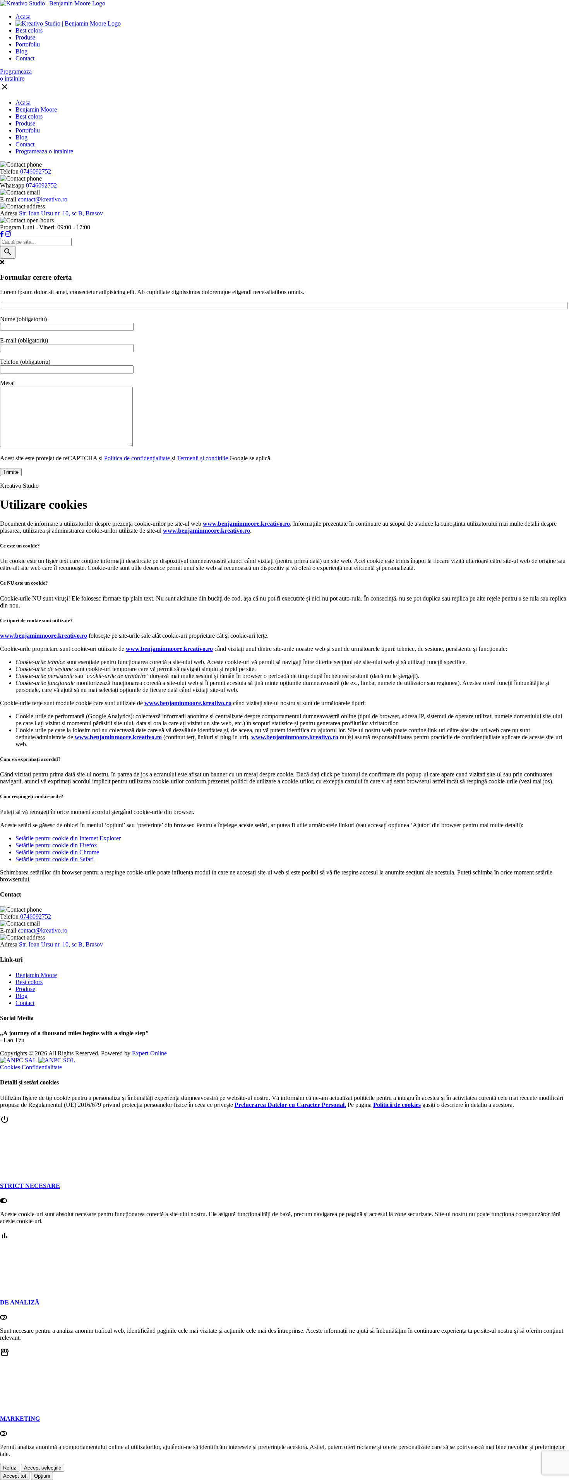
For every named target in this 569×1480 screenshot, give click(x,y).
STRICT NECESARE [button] (30, 1185)
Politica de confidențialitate (137, 458)
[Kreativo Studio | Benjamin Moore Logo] (52, 3)
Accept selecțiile (42, 1468)
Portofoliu (27, 44)
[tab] (284, 1160)
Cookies (10, 1067)
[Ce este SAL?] (19, 1060)
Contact (24, 58)
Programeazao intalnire (16, 75)
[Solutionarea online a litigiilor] (56, 1060)
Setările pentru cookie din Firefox (56, 845)
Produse (25, 37)
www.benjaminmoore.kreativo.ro (246, 523)
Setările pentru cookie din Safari (54, 859)
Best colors (29, 30)
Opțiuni (42, 1476)
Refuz (9, 1468)
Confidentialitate (42, 1067)
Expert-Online (149, 1053)
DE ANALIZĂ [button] (19, 1302)
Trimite (11, 472)
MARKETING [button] (20, 1418)
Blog (21, 51)
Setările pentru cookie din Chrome (57, 852)
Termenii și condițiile (203, 458)
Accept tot (14, 1476)
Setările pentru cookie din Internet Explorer (68, 838)
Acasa (23, 16)
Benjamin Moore (36, 109)
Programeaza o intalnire (44, 151)
